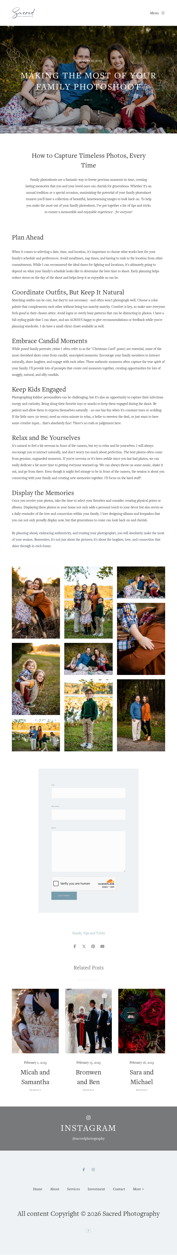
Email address (55, 806)
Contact (119, 1189)
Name (53, 785)
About (54, 1189)
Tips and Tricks (94, 933)
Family (88, 100)
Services (73, 1189)
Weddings (35, 1090)
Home (37, 1189)
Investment (96, 1189)
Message (54, 827)
